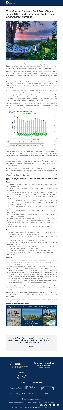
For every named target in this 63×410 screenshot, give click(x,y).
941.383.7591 (42, 397)
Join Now (31, 346)
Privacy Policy (36, 407)
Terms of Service (44, 407)
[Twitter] (7, 327)
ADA (50, 407)
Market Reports (17, 20)
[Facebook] (6, 327)
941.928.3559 (32, 397)
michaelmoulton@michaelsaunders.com (32, 399)
